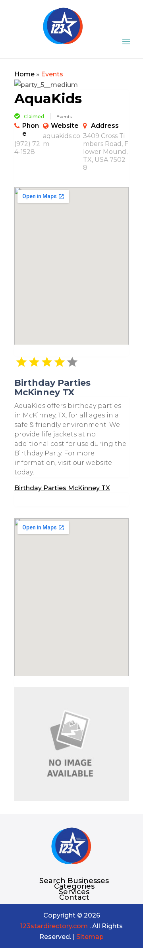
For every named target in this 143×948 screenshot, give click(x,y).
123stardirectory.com (54, 926)
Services (74, 892)
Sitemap (90, 936)
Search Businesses (74, 881)
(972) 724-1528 (27, 147)
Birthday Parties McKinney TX (62, 488)
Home (24, 74)
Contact (74, 897)
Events (52, 74)
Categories (74, 886)
